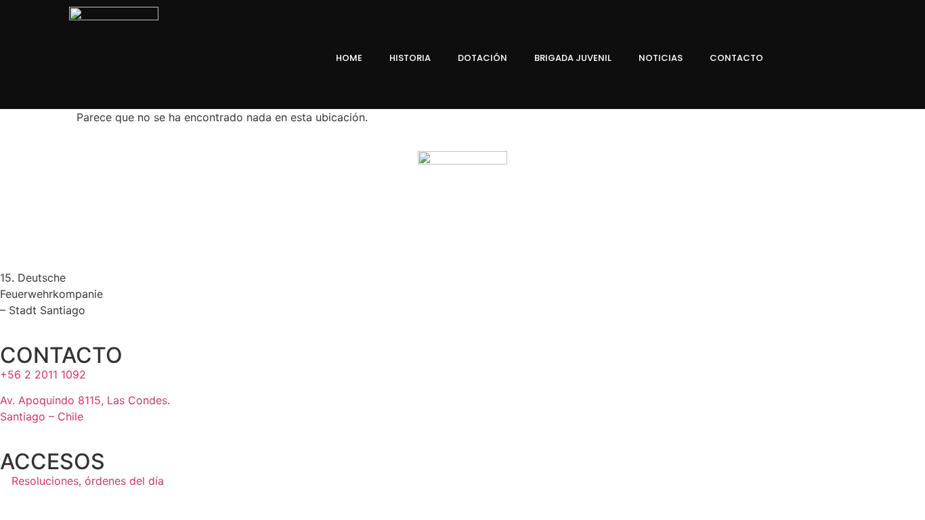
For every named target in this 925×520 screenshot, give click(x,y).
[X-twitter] (855, 58)
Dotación (482, 57)
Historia (410, 57)
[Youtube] (878, 58)
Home (349, 57)
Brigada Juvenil (572, 57)
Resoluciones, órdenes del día (86, 481)
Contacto (736, 57)
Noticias (661, 57)
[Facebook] (809, 58)
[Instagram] (832, 58)
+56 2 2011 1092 (43, 374)
